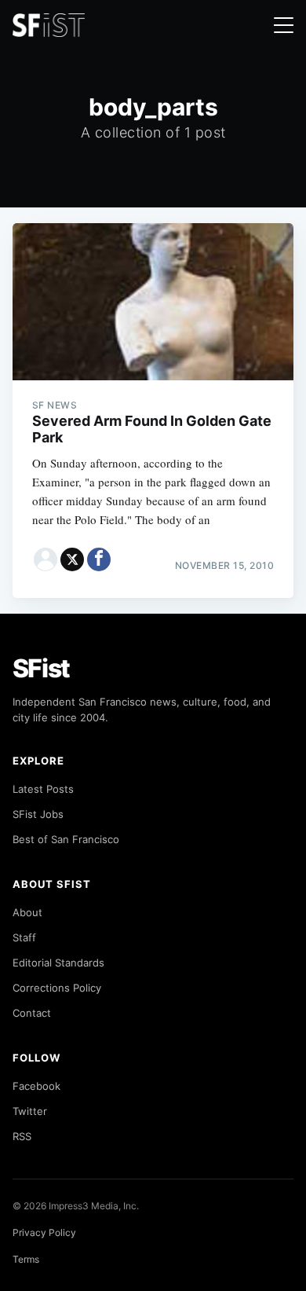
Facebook (36, 1086)
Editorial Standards (58, 962)
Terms (26, 1259)
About (27, 912)
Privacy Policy (44, 1232)
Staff (24, 937)
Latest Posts (43, 789)
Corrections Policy (57, 987)
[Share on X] (72, 559)
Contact (32, 1013)
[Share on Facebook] (99, 559)
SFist (42, 668)
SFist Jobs (38, 814)
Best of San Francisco (66, 839)
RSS (22, 1136)
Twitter (30, 1111)
